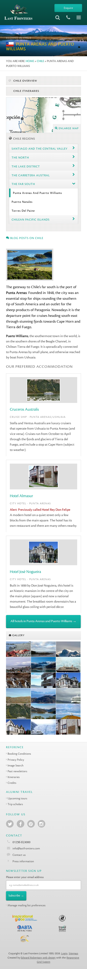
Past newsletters (17, 771)
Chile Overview (24, 80)
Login (64, 953)
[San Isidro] (18, 649)
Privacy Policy (16, 760)
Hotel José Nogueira (25, 571)
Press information (23, 861)
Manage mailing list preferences (27, 905)
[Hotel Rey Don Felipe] (68, 727)
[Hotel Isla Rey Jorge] (18, 727)
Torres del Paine (23, 211)
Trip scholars (15, 804)
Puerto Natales (22, 202)
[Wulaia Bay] (43, 696)
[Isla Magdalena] (18, 696)
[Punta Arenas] (18, 665)
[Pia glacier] (43, 665)
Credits (12, 783)
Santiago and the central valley (40, 149)
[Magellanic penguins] (18, 680)
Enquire (68, 8)
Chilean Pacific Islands (31, 219)
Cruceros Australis (24, 409)
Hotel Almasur (21, 496)
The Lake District (26, 166)
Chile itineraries (25, 91)
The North (20, 157)
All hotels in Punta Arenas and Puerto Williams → (43, 621)
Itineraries (14, 777)
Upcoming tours (17, 798)
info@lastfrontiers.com (26, 848)
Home (30, 61)
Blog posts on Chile (26, 238)
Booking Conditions (19, 754)
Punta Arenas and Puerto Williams (37, 193)
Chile (40, 61)
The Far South (23, 184)
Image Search (15, 765)
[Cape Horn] (43, 680)
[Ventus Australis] (18, 711)
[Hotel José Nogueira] (68, 680)
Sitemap (73, 953)
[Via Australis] (68, 665)
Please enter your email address (25, 877)
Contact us (19, 855)
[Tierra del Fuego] (68, 649)
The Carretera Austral (31, 175)
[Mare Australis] (68, 696)
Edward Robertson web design (38, 957)
